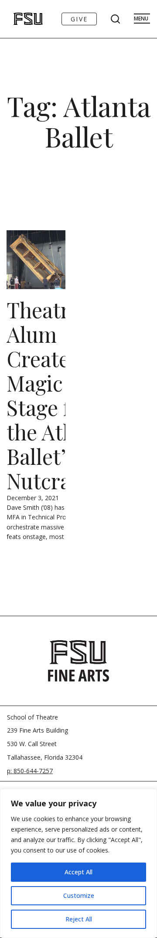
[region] (78, 863)
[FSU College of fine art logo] (78, 660)
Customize (78, 895)
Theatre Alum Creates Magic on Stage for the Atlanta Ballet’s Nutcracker (59, 395)
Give (79, 19)
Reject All (78, 919)
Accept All (78, 872)
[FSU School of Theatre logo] (19, 19)
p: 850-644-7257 (30, 771)
